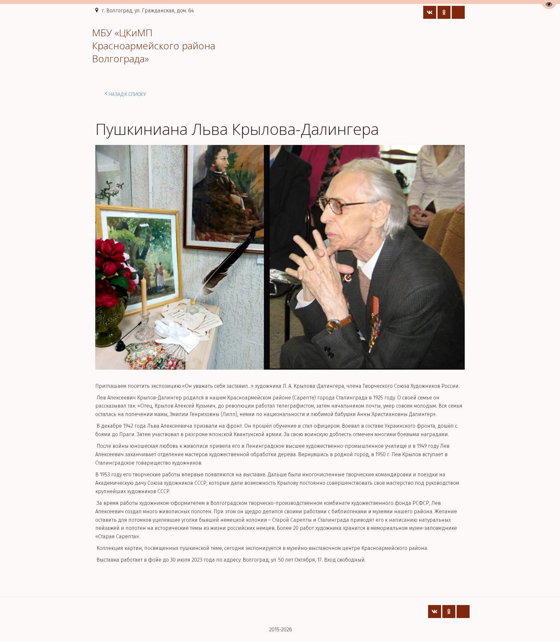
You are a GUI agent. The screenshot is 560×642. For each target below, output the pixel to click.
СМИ (269, 45)
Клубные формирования (405, 45)
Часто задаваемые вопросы (325, 45)
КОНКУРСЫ (235, 45)
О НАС (77, 45)
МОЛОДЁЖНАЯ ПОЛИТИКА (136, 45)
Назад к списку (127, 94)
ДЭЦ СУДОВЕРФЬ (34, 45)
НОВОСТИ (194, 45)
